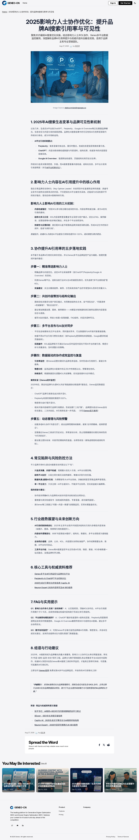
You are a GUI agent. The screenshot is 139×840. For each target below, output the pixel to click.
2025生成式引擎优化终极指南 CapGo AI (52, 583)
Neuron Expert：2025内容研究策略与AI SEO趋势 (56, 725)
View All (44, 763)
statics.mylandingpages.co (75, 108)
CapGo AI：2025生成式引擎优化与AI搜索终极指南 (57, 720)
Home (25, 3)
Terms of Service (123, 837)
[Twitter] (12, 825)
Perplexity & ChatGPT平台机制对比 (50, 578)
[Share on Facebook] (99, 745)
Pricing (61, 814)
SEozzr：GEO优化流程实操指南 (48, 716)
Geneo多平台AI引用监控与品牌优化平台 (52, 574)
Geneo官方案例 (91, 411)
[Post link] (18, 780)
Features (62, 811)
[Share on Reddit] (108, 745)
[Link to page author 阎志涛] (71, 46)
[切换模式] (135, 3)
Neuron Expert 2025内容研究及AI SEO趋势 (53, 587)
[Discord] (17, 825)
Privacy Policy (110, 837)
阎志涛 (77, 46)
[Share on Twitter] (104, 745)
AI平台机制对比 (53, 167)
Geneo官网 (44, 670)
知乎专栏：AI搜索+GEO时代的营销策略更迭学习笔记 (58, 711)
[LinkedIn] (23, 825)
